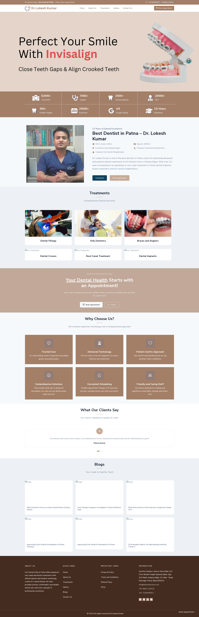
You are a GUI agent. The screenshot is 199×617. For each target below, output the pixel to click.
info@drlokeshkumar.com (149, 584)
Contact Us (127, 8)
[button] (98, 451)
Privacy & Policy (107, 572)
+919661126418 (167, 2)
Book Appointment (165, 8)
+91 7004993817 (146, 593)
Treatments (105, 8)
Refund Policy (106, 582)
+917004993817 (154, 2)
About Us (92, 8)
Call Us (113, 305)
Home (82, 8)
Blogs (65, 592)
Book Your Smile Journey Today (99, 274)
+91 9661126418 (146, 588)
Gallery (116, 8)
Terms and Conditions (109, 577)
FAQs (103, 587)
